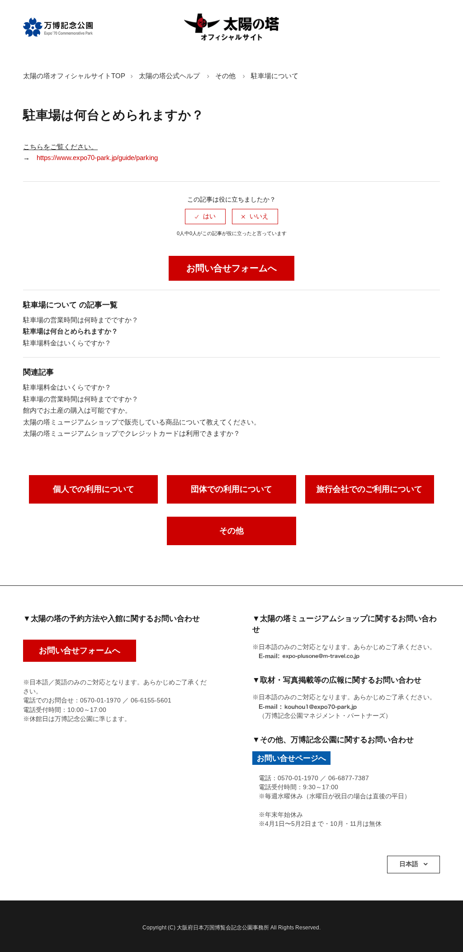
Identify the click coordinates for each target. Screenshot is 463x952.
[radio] (205, 216)
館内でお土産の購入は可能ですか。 (77, 410)
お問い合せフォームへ (231, 268)
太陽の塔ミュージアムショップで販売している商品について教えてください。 (141, 422)
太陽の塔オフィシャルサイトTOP (74, 76)
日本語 (409, 864)
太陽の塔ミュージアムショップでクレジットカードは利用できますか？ (131, 433)
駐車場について (274, 76)
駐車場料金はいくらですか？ (67, 343)
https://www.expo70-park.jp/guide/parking (97, 157)
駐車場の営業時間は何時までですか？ (80, 320)
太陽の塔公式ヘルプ (169, 76)
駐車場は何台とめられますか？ (70, 331)
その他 (225, 76)
